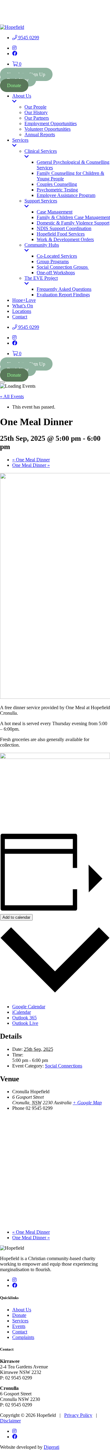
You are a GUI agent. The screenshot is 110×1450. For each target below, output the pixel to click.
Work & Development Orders (65, 239)
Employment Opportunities (50, 123)
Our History (36, 112)
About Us (24, 98)
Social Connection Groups (63, 267)
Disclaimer (10, 1420)
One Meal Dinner (31, 459)
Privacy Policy (78, 1415)
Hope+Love (24, 300)
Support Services (40, 203)
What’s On (22, 305)
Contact (19, 316)
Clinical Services (40, 154)
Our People (35, 107)
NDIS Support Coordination (64, 228)
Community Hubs (41, 247)
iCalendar (21, 1012)
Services (24, 142)
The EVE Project (41, 281)
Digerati (51, 1447)
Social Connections (63, 1065)
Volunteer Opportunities (47, 129)
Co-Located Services (57, 256)
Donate (14, 85)
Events (18, 1326)
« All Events (12, 396)
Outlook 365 (24, 1017)
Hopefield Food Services (61, 234)
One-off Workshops (56, 272)
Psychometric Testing (57, 189)
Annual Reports (39, 134)
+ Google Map (87, 1102)
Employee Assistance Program (66, 195)
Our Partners (36, 118)
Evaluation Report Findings (63, 294)
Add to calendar (16, 917)
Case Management (54, 211)
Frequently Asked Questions (64, 289)
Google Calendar (28, 1006)
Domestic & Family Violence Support (73, 222)
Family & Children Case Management (73, 217)
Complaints (23, 1337)
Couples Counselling (57, 184)
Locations (21, 311)
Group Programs (53, 261)
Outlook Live (25, 1023)
